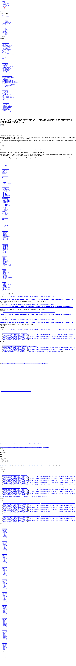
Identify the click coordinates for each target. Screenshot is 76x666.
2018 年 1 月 (4, 631)
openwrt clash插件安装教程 (7, 79)
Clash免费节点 (5, 165)
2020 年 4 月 (4, 607)
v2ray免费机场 (5, 209)
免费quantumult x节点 (6, 236)
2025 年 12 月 (4, 533)
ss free (3, 178)
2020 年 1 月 (4, 609)
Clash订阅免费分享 (5, 169)
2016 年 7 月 (4, 645)
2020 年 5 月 (4, 606)
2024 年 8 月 (4, 550)
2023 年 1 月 (4, 571)
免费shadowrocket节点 (6, 237)
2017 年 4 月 (4, 638)
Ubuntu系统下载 (5, 92)
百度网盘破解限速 (5, 108)
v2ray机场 (4, 211)
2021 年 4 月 (4, 594)
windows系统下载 (8, 22)
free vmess (4, 173)
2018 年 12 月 (4, 621)
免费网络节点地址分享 (6, 264)
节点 (3, 290)
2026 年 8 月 (4, 525)
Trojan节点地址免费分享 (6, 57)
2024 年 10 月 (4, 548)
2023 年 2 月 (4, 570)
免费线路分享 (4, 262)
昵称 (1, 454)
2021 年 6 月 (4, 592)
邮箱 (1, 456)
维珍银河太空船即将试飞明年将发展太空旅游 (28, 346)
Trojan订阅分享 (5, 202)
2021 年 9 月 (4, 588)
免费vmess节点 (5, 250)
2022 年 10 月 (4, 574)
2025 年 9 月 (4, 536)
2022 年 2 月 (4, 583)
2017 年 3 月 (4, 639)
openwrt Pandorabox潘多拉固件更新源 (9, 81)
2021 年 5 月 (4, 593)
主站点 (3, 8)
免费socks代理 (5, 239)
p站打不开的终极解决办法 (7, 96)
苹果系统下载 (4, 93)
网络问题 (4, 31)
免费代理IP (4, 252)
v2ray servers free (5, 206)
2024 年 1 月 (4, 558)
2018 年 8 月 (4, 624)
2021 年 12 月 (4, 585)
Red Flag (6, 30)
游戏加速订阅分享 (5, 285)
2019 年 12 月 (4, 610)
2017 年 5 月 (4, 637)
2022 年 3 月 (4, 582)
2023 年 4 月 (4, 568)
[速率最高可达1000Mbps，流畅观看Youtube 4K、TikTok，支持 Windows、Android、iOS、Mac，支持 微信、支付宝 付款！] (24, 363)
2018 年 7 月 (4, 625)
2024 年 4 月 (4, 555)
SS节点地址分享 (5, 48)
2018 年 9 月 (4, 623)
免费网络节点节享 (5, 44)
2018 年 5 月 (4, 627)
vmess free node (5, 223)
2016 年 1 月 (4, 648)
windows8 (6, 19)
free (3, 171)
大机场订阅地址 (5, 276)
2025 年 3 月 (4, 543)
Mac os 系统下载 (5, 90)
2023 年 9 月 (4, 562)
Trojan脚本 (4, 52)
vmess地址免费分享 (5, 43)
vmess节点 (4, 226)
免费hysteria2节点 (5, 232)
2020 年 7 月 (4, 604)
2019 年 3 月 (4, 618)
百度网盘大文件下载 (6, 105)
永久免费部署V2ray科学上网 (7, 66)
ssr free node (4, 180)
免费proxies (4, 234)
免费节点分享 (4, 271)
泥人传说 (6, 11)
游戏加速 (4, 282)
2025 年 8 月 (4, 537)
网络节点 (4, 288)
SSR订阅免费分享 (5, 187)
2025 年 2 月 (4, 544)
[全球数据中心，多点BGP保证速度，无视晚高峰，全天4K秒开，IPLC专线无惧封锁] (15, 391)
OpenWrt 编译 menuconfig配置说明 (8, 84)
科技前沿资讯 (4, 1)
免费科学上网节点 (5, 261)
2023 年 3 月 (4, 569)
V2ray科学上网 (5, 63)
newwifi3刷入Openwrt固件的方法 (8, 77)
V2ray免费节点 (5, 210)
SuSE (5, 28)
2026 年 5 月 (4, 529)
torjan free (4, 193)
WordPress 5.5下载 (5, 112)
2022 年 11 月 (4, 573)
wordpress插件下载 (5, 5)
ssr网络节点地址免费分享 (7, 45)
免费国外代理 (4, 253)
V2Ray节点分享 (5, 213)
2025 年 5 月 (4, 541)
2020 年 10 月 (4, 600)
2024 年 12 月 (4, 546)
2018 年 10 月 (4, 622)
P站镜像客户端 (5, 99)
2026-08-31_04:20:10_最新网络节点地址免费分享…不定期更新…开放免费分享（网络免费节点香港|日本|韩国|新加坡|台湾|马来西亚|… (36, 307)
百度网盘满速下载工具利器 (7, 106)
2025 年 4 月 (4, 542)
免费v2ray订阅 (5, 249)
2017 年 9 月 (4, 635)
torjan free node (5, 194)
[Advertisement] (31, 357)
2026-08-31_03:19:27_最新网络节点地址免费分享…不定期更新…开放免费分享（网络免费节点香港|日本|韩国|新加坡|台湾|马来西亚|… (36, 314)
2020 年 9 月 (4, 601)
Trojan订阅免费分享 (6, 201)
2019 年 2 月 (4, 619)
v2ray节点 (4, 212)
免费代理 (4, 251)
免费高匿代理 (4, 275)
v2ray (3, 58)
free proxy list (4, 172)
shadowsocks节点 (5, 176)
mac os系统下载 (5, 91)
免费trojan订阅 (5, 246)
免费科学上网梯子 (5, 260)
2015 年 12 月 (4, 649)
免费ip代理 (4, 233)
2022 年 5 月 (4, 580)
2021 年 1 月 (4, 597)
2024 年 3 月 (4, 556)
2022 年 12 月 (4, 572)
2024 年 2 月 (4, 557)
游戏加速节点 (4, 283)
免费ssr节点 (4, 240)
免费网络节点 (4, 263)
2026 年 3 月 (4, 530)
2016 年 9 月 (4, 644)
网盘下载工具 (4, 110)
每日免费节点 (4, 281)
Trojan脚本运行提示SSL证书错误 (8, 54)
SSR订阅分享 (4, 188)
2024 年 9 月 (4, 549)
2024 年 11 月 (4, 547)
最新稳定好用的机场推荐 (7, 277)
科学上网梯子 (4, 286)
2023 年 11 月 (4, 560)
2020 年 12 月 (4, 598)
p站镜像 (3, 98)
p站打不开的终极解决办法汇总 (8, 97)
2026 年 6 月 (4, 528)
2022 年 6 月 (4, 579)
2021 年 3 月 (4, 595)
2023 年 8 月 (4, 563)
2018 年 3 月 (4, 630)
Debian (6, 27)
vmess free (4, 222)
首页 (3, 15)
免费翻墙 (4, 269)
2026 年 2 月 (4, 531)
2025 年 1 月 (4, 545)
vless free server (5, 220)
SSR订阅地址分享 (5, 70)
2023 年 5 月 (4, 567)
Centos (6, 26)
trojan (3, 51)
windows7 (6, 18)
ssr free (3, 179)
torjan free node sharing (6, 195)
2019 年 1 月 (4, 620)
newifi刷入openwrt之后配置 (7, 76)
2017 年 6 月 (4, 636)
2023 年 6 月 (4, 566)
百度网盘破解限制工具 (6, 107)
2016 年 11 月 (4, 643)
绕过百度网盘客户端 (6, 109)
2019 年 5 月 (4, 617)
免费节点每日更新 (5, 272)
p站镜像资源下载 (5, 103)
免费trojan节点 (5, 245)
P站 (3, 95)
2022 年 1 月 (4, 584)
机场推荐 (4, 278)
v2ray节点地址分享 (5, 64)
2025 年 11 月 (4, 534)
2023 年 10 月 (4, 561)
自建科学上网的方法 (6, 289)
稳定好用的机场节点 (6, 287)
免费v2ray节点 (5, 248)
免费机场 (4, 257)
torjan (3, 192)
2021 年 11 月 (4, 586)
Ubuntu (6, 25)
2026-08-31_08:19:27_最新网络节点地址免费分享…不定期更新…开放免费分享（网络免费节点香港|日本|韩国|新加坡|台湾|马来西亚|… (36, 299)
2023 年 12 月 (4, 559)
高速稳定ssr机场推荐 (6, 291)
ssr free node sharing (5, 181)
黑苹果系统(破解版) (6, 23)
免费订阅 (4, 273)
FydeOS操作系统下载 (6, 87)
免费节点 (4, 270)
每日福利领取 (4, 6)
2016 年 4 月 (4, 646)
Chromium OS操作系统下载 (7, 85)
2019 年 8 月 (4, 613)
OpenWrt (3, 78)
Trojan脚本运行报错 (6, 53)
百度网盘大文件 (5, 104)
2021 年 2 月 (4, 596)
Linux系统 (4, 24)
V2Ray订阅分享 (5, 218)
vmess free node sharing (6, 224)
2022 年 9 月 (4, 575)
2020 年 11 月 (4, 599)
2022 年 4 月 (4, 581)
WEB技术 (4, 2)
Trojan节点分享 (5, 198)
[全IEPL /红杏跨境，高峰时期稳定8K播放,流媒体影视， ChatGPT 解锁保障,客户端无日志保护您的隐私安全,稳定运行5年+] (22, 443)
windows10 (6, 20)
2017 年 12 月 (4, 632)
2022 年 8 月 (4, 576)
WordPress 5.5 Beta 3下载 (6, 111)
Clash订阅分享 (5, 170)
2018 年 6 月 (4, 626)
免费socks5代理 (5, 238)
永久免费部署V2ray (6, 65)
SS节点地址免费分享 (6, 47)
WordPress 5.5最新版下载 (6, 115)
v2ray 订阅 (4, 208)
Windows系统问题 (5, 16)
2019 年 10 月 (4, 612)
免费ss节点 (4, 243)
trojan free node (5, 196)
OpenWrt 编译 (4, 83)
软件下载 (4, 4)
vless (3, 219)
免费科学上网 (4, 259)
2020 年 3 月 (4, 608)
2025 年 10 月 (4, 535)
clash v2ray (4, 164)
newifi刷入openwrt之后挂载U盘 (8, 75)
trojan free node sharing (6, 197)
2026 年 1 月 (4, 532)
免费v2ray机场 (5, 247)
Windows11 (6, 21)
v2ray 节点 (4, 207)
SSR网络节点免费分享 (6, 46)
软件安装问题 (4, 32)
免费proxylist (4, 235)
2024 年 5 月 (4, 554)
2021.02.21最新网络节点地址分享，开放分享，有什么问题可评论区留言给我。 (46, 351)
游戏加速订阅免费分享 (6, 284)
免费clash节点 (4, 227)
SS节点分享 (4, 71)
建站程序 (6, 34)
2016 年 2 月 (4, 647)
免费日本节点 (4, 256)
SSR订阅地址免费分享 (6, 69)
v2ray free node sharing (6, 205)
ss (2, 177)
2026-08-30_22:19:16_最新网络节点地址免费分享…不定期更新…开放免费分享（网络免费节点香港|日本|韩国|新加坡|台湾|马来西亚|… (36, 322)
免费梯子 (4, 258)
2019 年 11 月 (4, 611)
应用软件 (6, 33)
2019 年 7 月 (4, 614)
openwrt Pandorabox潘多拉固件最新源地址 (10, 82)
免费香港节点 (4, 274)
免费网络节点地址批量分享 (7, 49)
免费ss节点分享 (5, 244)
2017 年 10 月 (4, 634)
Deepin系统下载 (5, 86)
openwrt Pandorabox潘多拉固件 (7, 80)
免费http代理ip (5, 231)
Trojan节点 (53, 296)
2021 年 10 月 (4, 587)
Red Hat (6, 29)
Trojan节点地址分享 (6, 50)
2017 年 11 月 (4, 633)
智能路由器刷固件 (5, 3)
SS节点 (52, 319)
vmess (1, 134)
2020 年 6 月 (4, 605)
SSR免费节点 (4, 182)
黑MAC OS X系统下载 (6, 94)
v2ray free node (5, 204)
